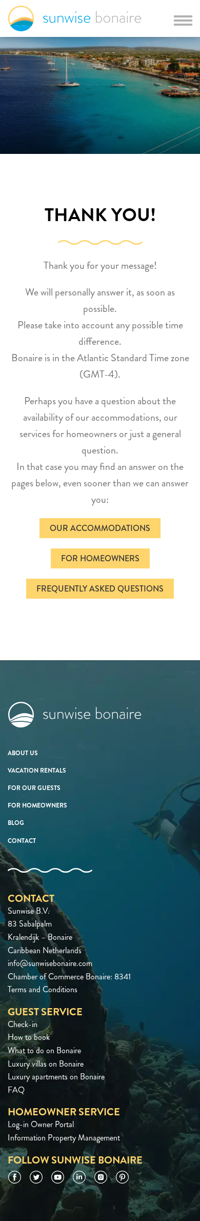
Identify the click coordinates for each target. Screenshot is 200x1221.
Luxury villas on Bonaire (46, 1064)
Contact (22, 840)
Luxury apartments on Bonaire (56, 1076)
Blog (16, 823)
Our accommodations (100, 528)
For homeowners (100, 558)
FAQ (16, 1090)
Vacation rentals (37, 770)
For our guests (34, 788)
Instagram (101, 1177)
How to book (29, 1037)
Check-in (22, 1024)
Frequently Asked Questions (100, 589)
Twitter (36, 1177)
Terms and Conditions (42, 989)
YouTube (58, 1177)
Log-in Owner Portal (41, 1124)
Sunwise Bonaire (75, 18)
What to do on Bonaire (44, 1050)
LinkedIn (79, 1177)
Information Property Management (64, 1138)
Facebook (15, 1177)
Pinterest (122, 1177)
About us (23, 753)
